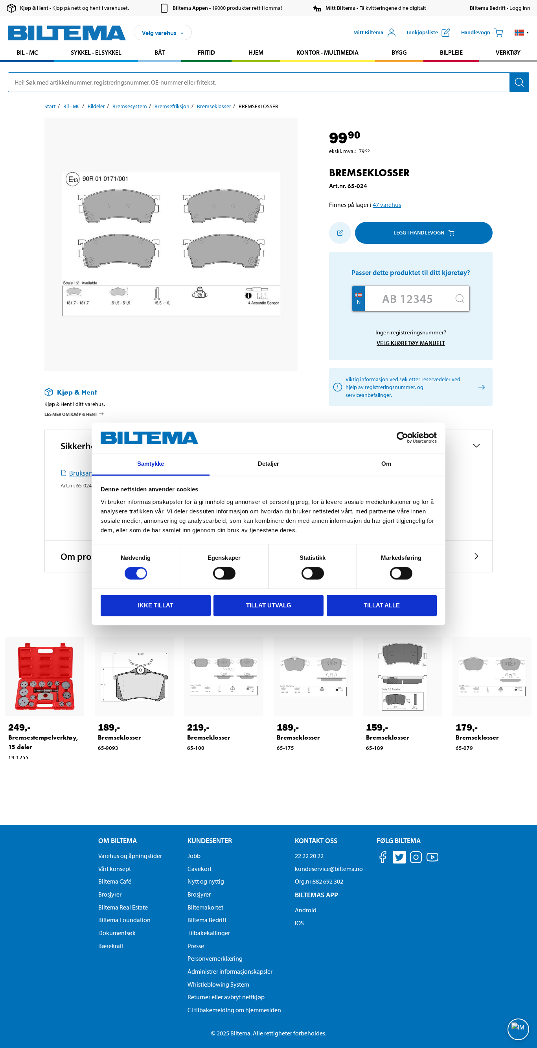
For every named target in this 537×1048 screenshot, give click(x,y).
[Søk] (519, 82)
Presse (196, 946)
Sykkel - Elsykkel (96, 52)
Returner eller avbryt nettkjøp (226, 997)
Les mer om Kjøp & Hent (70, 414)
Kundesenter (210, 840)
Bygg (399, 52)
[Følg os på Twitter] (399, 858)
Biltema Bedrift (207, 920)
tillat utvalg (268, 605)
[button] (522, 32)
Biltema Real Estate (123, 907)
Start (50, 106)
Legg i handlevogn (419, 232)
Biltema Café (114, 881)
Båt (159, 52)
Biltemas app (316, 894)
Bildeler (96, 106)
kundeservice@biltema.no (329, 869)
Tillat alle (382, 605)
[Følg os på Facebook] (383, 858)
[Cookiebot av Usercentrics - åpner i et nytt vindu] (402, 438)
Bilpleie (451, 52)
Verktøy (508, 52)
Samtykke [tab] (150, 463)
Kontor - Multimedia (327, 52)
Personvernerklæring (215, 958)
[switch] (224, 573)
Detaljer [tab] (269, 463)
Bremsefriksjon (171, 106)
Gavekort (199, 869)
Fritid (206, 52)
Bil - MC (27, 52)
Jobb (194, 856)
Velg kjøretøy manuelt (411, 343)
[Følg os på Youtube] (432, 860)
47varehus (387, 204)
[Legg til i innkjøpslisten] (340, 233)
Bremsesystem (129, 106)
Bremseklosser (214, 106)
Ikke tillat (155, 605)
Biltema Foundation (124, 920)
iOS (299, 923)
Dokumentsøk (117, 933)
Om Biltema (117, 840)
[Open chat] (518, 1029)
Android (305, 910)
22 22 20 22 (309, 856)
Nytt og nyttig (206, 881)
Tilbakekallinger (209, 933)
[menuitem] (27, 53)
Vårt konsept (114, 869)
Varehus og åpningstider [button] (130, 856)
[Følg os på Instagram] (416, 858)
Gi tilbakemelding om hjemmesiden (234, 1010)
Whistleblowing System (218, 984)
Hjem (255, 52)
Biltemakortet (205, 907)
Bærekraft (111, 946)
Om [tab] (386, 463)
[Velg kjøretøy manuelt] (480, 387)
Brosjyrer (109, 894)
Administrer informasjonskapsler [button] (230, 971)
